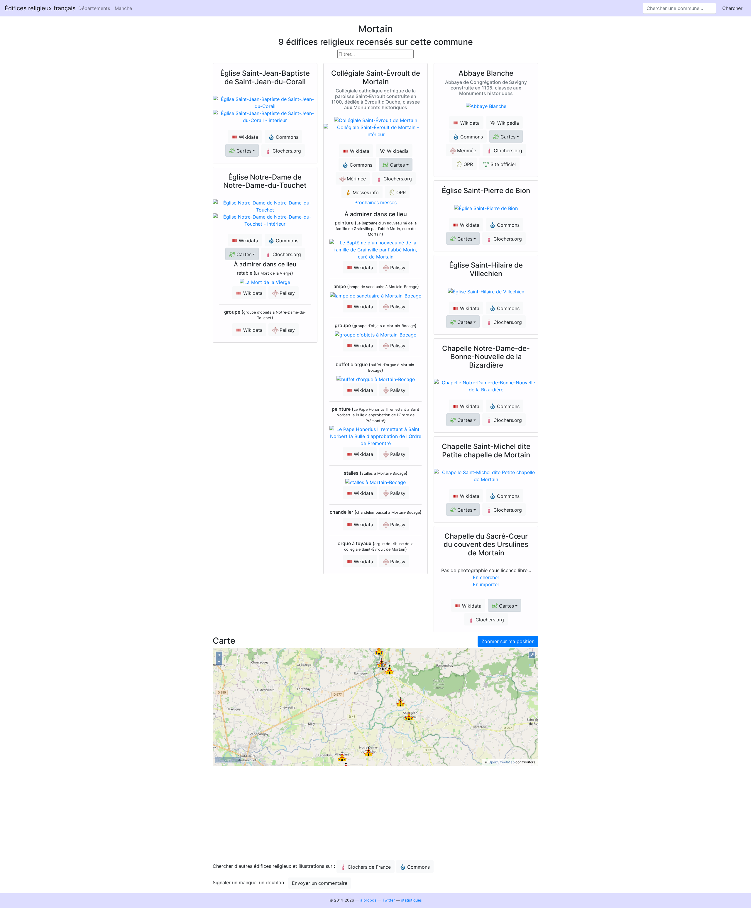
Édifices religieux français (40, 8)
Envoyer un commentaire (319, 883)
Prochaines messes (375, 202)
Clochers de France (369, 867)
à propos (368, 900)
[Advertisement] (375, 814)
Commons (418, 867)
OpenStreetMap (501, 762)
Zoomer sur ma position (508, 641)
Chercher (732, 8)
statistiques (411, 900)
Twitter (389, 900)
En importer (486, 584)
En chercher (486, 577)
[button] (242, 150)
